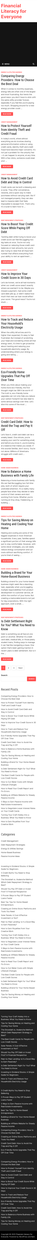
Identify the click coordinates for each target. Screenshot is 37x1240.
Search (4, 675)
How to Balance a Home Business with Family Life (17, 473)
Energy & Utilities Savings (11, 72)
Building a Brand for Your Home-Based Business (16, 574)
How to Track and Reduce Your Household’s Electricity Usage (17, 323)
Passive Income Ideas (10, 856)
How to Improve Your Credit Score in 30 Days (16, 276)
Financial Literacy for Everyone (13, 11)
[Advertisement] (18, 41)
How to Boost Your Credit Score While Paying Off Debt (17, 228)
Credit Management (9, 122)
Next (20, 668)
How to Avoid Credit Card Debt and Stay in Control (17, 180)
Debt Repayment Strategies (12, 220)
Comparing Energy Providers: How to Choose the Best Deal (17, 80)
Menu (7, 64)
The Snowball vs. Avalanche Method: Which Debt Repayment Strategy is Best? (17, 882)
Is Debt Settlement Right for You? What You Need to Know (18, 625)
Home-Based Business (9, 468)
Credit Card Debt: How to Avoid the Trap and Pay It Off (17, 426)
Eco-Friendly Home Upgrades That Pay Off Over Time (15, 376)
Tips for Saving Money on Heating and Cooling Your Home (17, 524)
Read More (7, 114)
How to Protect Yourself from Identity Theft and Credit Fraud (16, 130)
